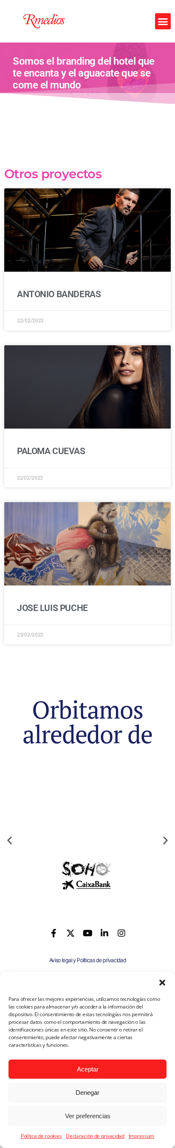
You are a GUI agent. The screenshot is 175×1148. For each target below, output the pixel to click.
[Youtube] (87, 933)
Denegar (87, 1092)
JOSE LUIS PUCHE (52, 608)
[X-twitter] (70, 933)
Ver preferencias (87, 1116)
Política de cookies (41, 1135)
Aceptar (88, 1069)
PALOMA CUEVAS (51, 451)
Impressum (141, 1135)
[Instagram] (121, 933)
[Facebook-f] (54, 933)
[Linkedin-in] (104, 933)
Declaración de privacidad (95, 1135)
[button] (162, 982)
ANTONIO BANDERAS (59, 294)
